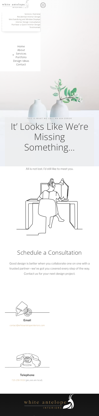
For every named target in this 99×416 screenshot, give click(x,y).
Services (21, 53)
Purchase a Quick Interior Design (26, 24)
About (21, 50)
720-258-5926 (18, 380)
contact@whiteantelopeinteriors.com (27, 325)
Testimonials (35, 27)
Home (21, 46)
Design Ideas (21, 61)
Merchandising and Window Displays (24, 19)
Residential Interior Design (28, 17)
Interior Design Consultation (28, 22)
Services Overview (32, 14)
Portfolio (21, 57)
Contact (36, 40)
